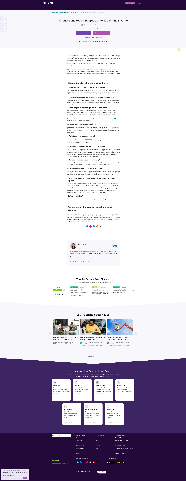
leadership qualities (111, 151)
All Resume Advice (79, 398)
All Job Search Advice (58, 398)
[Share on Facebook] (87, 226)
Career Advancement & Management (68, 12)
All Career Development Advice (92, 422)
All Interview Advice (68, 422)
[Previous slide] (50, 333)
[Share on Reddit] (97, 226)
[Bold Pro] (113, 246)
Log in (139, 3)
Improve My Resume (84, 33)
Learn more (19, 477)
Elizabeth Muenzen (90, 24)
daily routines (88, 139)
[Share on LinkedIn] (94, 226)
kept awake (78, 127)
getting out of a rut (109, 119)
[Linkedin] (116, 246)
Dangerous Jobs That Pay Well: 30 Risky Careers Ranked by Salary (118, 338)
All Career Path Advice (122, 398)
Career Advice (55, 12)
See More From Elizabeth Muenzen (80, 261)
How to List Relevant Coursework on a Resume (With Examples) (92, 338)
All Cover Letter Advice (101, 398)
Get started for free (98, 217)
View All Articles (93, 356)
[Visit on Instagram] (90, 226)
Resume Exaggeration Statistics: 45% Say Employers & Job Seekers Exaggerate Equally (65, 338)
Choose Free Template (101, 33)
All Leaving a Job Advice (112, 422)
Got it (25, 477)
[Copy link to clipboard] (100, 226)
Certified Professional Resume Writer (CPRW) (94, 251)
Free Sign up (130, 3)
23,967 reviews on (56, 463)
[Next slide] (135, 333)
